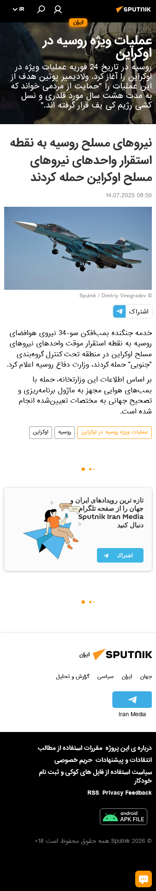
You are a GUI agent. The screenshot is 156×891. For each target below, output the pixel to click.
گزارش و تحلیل (72, 676)
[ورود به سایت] (58, 9)
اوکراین (40, 433)
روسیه (64, 433)
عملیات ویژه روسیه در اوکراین (114, 433)
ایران (127, 676)
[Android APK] (123, 818)
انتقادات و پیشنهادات (124, 760)
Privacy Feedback (127, 793)
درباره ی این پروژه (129, 748)
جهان (146, 676)
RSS (93, 793)
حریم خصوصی (73, 760)
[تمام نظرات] (143, 879)
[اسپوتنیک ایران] (135, 14)
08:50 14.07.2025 (129, 196)
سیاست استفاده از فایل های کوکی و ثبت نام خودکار (95, 776)
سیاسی (105, 676)
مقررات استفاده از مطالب (70, 748)
